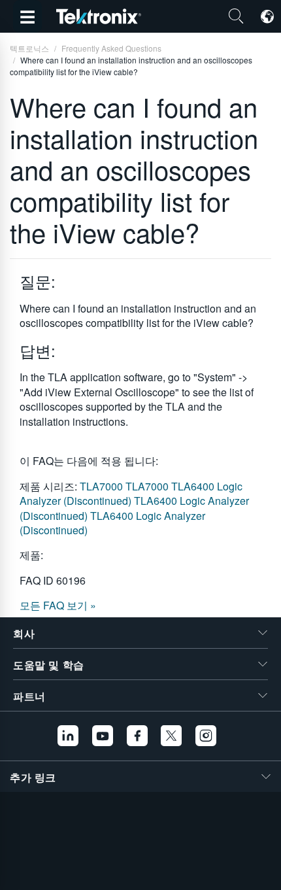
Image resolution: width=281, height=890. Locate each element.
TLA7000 (102, 486)
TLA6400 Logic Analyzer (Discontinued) (131, 493)
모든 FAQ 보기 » (58, 605)
